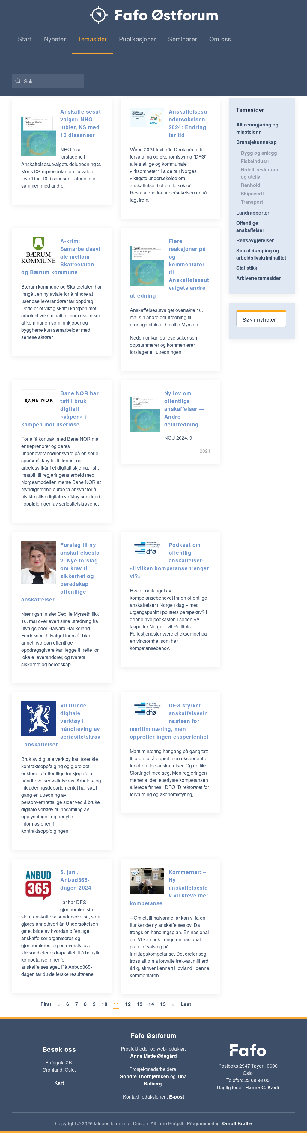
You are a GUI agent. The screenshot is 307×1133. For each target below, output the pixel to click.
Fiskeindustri (255, 161)
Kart (59, 1082)
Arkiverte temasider (258, 277)
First (46, 1004)
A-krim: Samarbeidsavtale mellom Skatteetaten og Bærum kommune (61, 256)
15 (163, 1004)
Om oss (220, 38)
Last (186, 1004)
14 (151, 1004)
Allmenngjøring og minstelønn (257, 128)
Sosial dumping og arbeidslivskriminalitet (261, 254)
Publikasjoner (137, 38)
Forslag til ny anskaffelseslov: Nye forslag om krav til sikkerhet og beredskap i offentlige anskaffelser (60, 572)
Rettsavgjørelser (255, 240)
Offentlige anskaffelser (250, 226)
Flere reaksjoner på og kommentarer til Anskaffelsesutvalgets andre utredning (169, 268)
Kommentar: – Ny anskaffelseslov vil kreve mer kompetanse (169, 887)
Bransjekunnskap (256, 141)
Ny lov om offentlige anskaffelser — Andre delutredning (184, 408)
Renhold (250, 185)
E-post (176, 1096)
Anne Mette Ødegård (153, 1055)
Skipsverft (252, 193)
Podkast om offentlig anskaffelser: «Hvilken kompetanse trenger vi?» (169, 560)
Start (25, 38)
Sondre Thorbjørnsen (144, 1076)
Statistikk (246, 267)
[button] (261, 318)
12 (128, 1004)
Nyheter (55, 38)
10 (104, 1004)
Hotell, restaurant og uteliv (260, 173)
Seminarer (182, 38)
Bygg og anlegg (259, 152)
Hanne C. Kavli (262, 1087)
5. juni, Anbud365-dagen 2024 (75, 879)
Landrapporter (252, 212)
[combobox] (48, 81)
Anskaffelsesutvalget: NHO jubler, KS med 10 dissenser (80, 123)
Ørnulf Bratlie (237, 1123)
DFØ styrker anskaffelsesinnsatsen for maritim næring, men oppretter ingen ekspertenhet (169, 720)
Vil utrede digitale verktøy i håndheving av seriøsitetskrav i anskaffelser (61, 724)
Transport (252, 201)
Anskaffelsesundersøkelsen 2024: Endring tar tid (188, 123)
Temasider (92, 38)
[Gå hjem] (154, 15)
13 (139, 1004)
